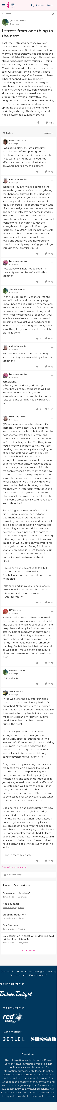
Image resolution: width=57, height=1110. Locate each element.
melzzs (21, 907)
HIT (11, 610)
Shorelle (14, 21)
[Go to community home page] (11, 5)
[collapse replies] (28, 138)
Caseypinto (23, 943)
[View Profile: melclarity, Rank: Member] (5, 180)
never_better (23, 897)
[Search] (32, 5)
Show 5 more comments (15, 867)
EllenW (21, 918)
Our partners (36, 975)
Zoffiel (12, 691)
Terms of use (17, 975)
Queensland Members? (16, 893)
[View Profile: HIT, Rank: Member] (5, 611)
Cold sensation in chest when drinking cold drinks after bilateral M (28, 938)
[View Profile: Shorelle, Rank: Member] (5, 22)
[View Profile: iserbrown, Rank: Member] (5, 262)
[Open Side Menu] (3, 5)
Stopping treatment (14, 914)
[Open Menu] (53, 14)
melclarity (14, 179)
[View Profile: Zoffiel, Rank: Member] (5, 693)
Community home (12, 971)
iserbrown (14, 261)
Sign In (50, 5)
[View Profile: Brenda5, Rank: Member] (5, 142)
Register (40, 5)
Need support (11, 903)
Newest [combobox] (48, 133)
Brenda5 (13, 140)
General (8, 14)
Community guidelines (39, 971)
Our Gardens (10, 925)
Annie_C (21, 929)
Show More (29, 950)
